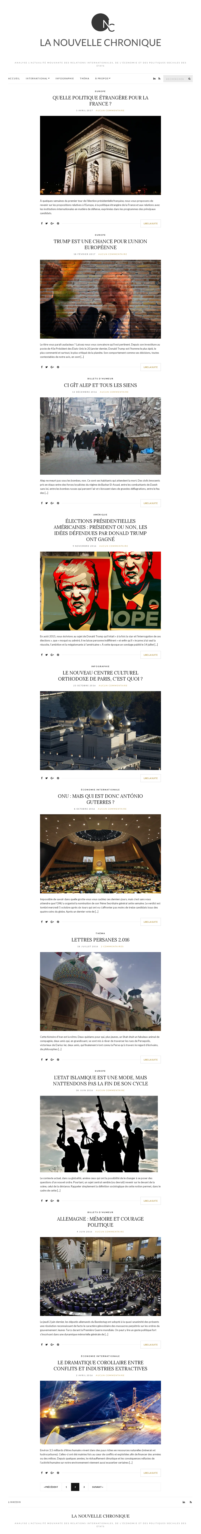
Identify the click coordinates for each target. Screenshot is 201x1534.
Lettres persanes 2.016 (100, 940)
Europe (100, 91)
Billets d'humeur (100, 378)
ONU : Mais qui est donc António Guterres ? (100, 799)
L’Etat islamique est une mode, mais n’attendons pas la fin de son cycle (100, 1081)
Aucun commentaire (110, 110)
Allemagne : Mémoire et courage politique (100, 1222)
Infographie (65, 78)
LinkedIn (14, 1502)
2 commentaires (112, 946)
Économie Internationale (100, 789)
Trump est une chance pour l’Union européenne (100, 244)
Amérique (100, 514)
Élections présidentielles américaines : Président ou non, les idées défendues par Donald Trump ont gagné (100, 530)
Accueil (14, 78)
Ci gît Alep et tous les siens (100, 385)
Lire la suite (151, 223)
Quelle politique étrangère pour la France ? (100, 101)
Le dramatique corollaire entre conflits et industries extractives (100, 1366)
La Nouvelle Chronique (100, 1516)
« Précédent (51, 1487)
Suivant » (97, 1487)
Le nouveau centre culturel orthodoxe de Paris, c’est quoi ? (100, 676)
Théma (84, 78)
